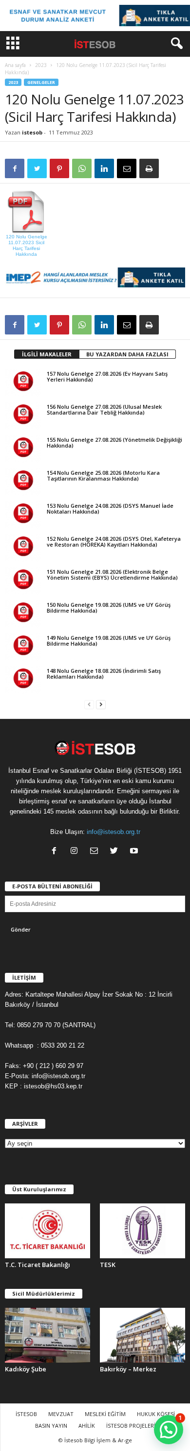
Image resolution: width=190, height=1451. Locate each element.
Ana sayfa (15, 65)
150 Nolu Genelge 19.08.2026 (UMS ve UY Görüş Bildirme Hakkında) (109, 607)
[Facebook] (56, 851)
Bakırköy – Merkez (128, 1369)
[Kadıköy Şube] (47, 1335)
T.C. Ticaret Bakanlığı (37, 1264)
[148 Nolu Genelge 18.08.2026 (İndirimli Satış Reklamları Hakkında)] (23, 679)
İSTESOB (26, 1414)
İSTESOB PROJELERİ (130, 1425)
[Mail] (96, 851)
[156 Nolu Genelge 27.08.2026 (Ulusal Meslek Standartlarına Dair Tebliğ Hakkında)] (23, 415)
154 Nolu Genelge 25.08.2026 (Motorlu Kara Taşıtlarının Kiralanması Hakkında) (103, 475)
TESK (107, 1264)
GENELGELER (41, 82)
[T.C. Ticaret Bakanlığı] (47, 1230)
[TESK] (142, 1230)
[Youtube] (135, 851)
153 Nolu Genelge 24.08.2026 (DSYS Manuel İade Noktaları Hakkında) (110, 508)
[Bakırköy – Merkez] (142, 1335)
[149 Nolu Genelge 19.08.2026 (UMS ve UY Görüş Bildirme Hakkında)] (23, 646)
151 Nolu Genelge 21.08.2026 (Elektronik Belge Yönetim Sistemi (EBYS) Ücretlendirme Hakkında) (112, 574)
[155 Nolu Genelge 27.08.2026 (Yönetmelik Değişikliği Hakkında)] (23, 448)
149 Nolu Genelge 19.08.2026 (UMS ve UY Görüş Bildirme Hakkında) (109, 640)
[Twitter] (116, 851)
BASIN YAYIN (51, 1425)
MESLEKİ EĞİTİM (105, 1414)
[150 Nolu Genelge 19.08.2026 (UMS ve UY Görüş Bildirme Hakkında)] (23, 613)
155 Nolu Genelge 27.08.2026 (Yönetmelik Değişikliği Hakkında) (114, 442)
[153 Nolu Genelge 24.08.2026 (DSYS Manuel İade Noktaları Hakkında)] (23, 514)
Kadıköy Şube (25, 1369)
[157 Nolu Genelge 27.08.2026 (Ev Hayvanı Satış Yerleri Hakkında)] (23, 382)
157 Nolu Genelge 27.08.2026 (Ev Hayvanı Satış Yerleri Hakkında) (107, 376)
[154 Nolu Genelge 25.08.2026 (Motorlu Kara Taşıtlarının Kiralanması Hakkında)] (23, 481)
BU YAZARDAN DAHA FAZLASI (127, 354)
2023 (41, 65)
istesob (32, 132)
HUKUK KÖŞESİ (156, 1414)
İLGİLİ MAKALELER (47, 354)
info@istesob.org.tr (113, 831)
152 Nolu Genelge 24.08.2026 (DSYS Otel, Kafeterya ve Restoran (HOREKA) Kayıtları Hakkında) (114, 541)
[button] (175, 43)
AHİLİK (86, 1425)
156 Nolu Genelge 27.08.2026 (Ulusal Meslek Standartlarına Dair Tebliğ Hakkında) (104, 409)
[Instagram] (76, 851)
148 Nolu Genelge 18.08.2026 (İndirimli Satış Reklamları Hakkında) (104, 673)
